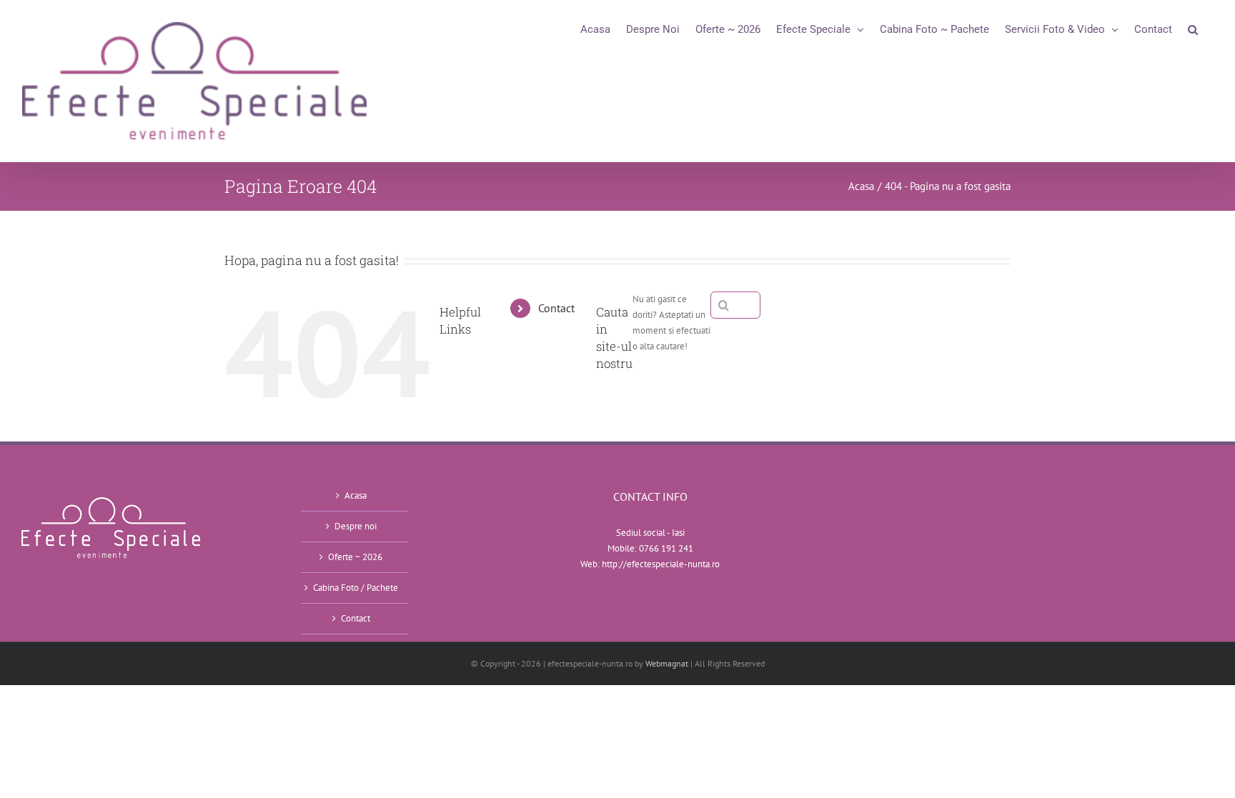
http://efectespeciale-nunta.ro (661, 564)
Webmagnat (666, 663)
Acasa (355, 495)
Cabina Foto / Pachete (355, 588)
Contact (556, 308)
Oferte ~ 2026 (355, 557)
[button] (1193, 29)
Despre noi (355, 526)
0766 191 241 (666, 548)
